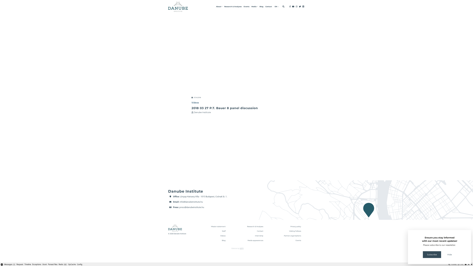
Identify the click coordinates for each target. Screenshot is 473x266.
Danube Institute (202, 112)
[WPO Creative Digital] (236, 248)
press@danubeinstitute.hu (191, 207)
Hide (449, 254)
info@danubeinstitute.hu (191, 201)
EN (276, 7)
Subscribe (432, 254)
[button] (219, 6)
